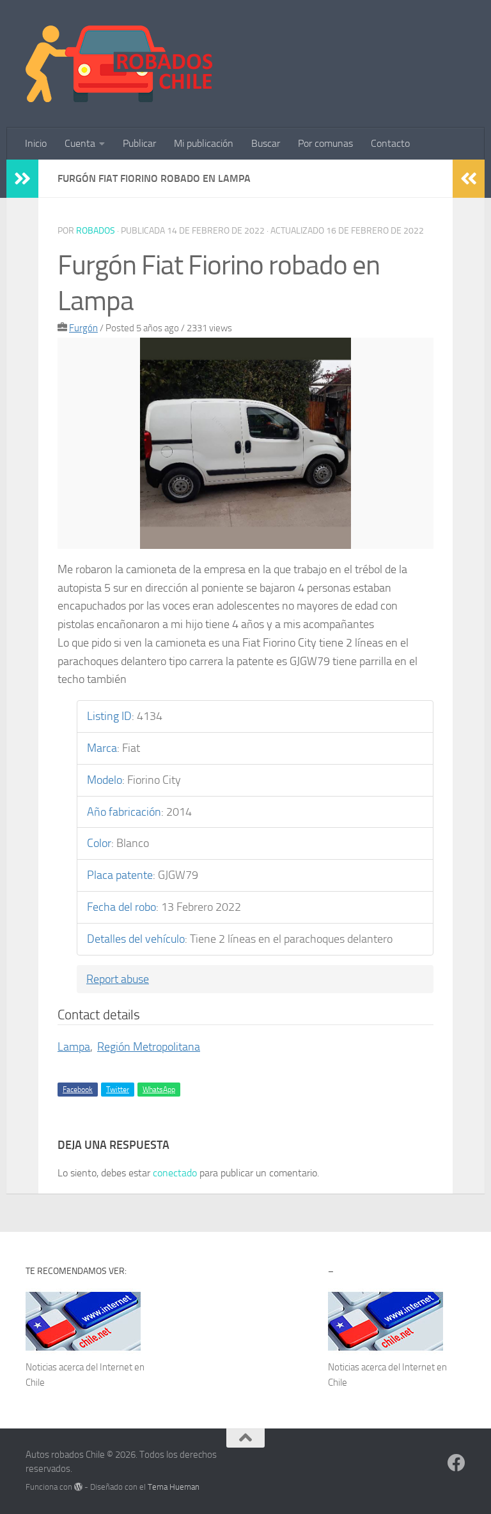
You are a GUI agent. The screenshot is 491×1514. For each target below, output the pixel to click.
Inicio (36, 143)
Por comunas (325, 143)
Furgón (83, 328)
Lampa (74, 1047)
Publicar (139, 143)
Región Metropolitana (148, 1047)
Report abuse (117, 979)
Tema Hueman (173, 1487)
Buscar (265, 143)
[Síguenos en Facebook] (456, 1463)
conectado (175, 1173)
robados (95, 230)
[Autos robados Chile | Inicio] (119, 64)
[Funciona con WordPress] (78, 1487)
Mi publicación (203, 143)
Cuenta (80, 143)
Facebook (78, 1089)
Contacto (390, 143)
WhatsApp (159, 1089)
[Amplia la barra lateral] (22, 179)
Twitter (117, 1089)
